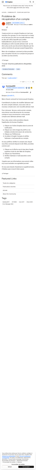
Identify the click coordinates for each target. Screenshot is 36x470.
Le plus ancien (12, 78)
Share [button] (30, 202)
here (15, 7)
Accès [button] (18, 69)
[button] (3, 24)
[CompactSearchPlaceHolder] (30, 2)
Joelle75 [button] (8, 23)
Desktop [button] (6, 202)
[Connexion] (33, 2)
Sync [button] (21, 202)
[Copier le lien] (7, 27)
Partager (5, 60)
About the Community (9, 194)
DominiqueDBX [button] (10, 86)
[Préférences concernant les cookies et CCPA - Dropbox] (18, 460)
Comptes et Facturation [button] (8, 69)
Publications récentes (9, 186)
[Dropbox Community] (9, 2)
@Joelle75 (10, 95)
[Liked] (31, 88)
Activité (5, 190)
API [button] (14, 202)
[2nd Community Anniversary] (27, 88)
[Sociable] (29, 88)
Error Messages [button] (8, 204)
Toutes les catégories (9, 183)
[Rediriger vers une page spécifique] (32, 81)
